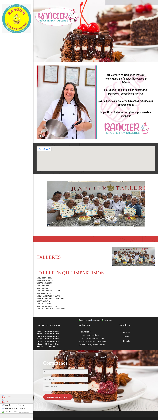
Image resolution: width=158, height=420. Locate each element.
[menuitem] (16, 396)
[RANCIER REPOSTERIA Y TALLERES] (16, 19)
